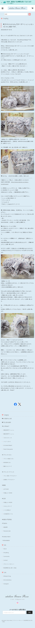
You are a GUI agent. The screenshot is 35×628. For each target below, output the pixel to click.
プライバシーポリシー (8, 564)
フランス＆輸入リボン (8, 458)
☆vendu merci (6, 536)
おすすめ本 (6, 489)
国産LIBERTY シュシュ (8, 434)
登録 (29, 612)
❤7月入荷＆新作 (6, 422)
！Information (6, 540)
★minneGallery (7, 580)
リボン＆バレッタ (7, 437)
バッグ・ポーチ (7, 441)
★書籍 (4, 485)
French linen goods (8, 449)
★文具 (4, 498)
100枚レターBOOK (7, 493)
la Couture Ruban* (7, 445)
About (5, 548)
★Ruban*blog (7, 576)
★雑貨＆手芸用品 (7, 519)
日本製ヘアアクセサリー (9, 479)
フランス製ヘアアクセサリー (10, 475)
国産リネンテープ (7, 466)
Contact (5, 560)
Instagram (6, 583)
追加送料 (5, 527)
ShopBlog (6, 552)
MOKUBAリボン (7, 462)
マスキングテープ (7, 506)
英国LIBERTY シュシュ (8, 430)
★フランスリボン (7, 455)
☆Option (4, 523)
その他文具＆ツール (8, 514)
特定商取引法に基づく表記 (9, 568)
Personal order (7, 531)
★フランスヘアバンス (8, 472)
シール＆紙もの (7, 510)
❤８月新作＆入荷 (7, 418)
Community (6, 556)
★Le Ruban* (5, 426)
